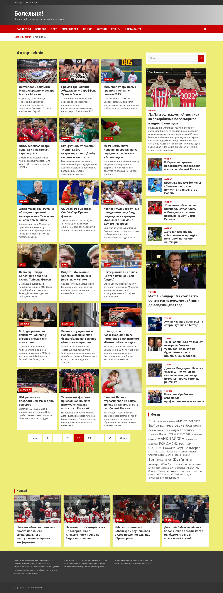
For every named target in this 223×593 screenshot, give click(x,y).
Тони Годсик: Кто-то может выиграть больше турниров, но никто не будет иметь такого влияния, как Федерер (183, 348)
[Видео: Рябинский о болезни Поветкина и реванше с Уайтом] (79, 256)
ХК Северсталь (174, 471)
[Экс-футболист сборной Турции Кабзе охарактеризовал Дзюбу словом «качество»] (79, 130)
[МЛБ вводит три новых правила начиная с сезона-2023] (121, 71)
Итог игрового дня (178, 434)
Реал (188, 443)
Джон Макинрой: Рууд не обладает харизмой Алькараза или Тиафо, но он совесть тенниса (36, 214)
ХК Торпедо (163, 474)
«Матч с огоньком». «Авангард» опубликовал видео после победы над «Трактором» (132, 532)
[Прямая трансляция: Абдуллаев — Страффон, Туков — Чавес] (79, 71)
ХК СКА (190, 468)
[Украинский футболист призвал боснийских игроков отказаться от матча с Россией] (79, 381)
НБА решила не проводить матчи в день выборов (36, 400)
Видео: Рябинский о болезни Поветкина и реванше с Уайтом (76, 275)
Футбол (102, 29)
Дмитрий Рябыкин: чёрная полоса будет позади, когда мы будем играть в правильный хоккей (183, 532)
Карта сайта (133, 29)
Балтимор (166, 425)
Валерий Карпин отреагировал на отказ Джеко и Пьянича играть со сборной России (121, 402)
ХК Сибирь (186, 471)
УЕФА (167, 460)
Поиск (201, 58)
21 (67, 438)
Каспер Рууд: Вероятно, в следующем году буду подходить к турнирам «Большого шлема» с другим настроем (121, 216)
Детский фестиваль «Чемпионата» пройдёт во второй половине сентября (180, 237)
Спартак (192, 451)
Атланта (181, 421)
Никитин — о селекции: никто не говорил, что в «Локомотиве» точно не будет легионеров (86, 532)
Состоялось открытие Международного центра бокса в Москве (36, 90)
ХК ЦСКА (188, 474)
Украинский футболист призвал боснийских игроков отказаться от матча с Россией (77, 402)
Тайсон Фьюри (182, 455)
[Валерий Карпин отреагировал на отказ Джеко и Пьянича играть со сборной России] (121, 381)
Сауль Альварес (188, 448)
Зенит (162, 434)
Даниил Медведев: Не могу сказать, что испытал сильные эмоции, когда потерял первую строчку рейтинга (183, 375)
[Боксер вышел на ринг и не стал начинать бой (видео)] (121, 256)
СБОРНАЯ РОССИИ (162, 448)
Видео (160, 430)
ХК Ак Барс (166, 464)
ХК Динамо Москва (158, 468)
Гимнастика (70, 29)
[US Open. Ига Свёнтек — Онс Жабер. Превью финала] (79, 192)
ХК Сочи (195, 471)
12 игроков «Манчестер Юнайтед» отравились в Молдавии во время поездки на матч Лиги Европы (180, 212)
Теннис (87, 29)
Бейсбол (40, 29)
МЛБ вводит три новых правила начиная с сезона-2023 (120, 90)
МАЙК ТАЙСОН (170, 438)
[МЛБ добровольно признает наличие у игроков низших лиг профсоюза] (37, 315)
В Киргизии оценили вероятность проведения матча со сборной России (182, 166)
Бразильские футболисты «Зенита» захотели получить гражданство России (182, 188)
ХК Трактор (177, 474)
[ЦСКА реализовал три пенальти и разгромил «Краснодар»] (37, 130)
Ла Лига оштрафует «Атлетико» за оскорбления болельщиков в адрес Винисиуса (173, 119)
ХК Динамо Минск (193, 464)
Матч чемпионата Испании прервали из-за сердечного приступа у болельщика (120, 151)
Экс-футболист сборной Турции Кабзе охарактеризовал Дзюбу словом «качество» (78, 151)
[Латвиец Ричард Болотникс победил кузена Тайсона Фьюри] (37, 256)
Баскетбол (24, 29)
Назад (35, 438)
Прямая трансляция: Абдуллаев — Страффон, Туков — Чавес (78, 90)
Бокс (54, 29)
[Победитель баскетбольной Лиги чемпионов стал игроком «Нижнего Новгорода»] (121, 315)
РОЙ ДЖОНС (168, 443)
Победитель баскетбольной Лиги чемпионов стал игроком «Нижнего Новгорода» (121, 336)
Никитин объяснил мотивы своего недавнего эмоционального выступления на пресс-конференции (36, 534)
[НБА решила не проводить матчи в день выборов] (37, 381)
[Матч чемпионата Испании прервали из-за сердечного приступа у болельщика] (121, 130)
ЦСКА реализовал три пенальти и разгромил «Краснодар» (34, 149)
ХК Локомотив (178, 468)
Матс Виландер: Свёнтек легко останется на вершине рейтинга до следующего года (173, 300)
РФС (181, 443)
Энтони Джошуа (170, 478)
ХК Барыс (179, 464)
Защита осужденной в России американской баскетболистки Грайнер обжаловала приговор (78, 336)
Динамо (153, 434)
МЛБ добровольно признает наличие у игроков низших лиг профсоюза (33, 336)
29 (110, 438)
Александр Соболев (166, 421)
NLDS (152, 421)
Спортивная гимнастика (160, 455)
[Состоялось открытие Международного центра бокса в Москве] (37, 71)
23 (89, 438)
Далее (123, 438)
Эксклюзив (154, 477)
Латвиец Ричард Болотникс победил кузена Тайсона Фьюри (35, 275)
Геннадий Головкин (180, 430)
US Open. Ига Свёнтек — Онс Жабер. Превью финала (78, 212)
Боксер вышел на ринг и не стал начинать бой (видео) (121, 275)
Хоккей (115, 29)
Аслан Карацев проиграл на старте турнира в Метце (183, 323)
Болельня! (28, 13)
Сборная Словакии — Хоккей (160, 452)
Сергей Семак (180, 452)
